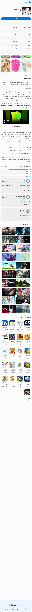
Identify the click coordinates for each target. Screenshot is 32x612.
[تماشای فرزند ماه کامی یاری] (9, 240)
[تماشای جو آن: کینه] (9, 309)
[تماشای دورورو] (23, 283)
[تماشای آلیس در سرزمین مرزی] (23, 274)
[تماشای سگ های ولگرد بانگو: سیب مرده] (23, 240)
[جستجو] (2, 2)
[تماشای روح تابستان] (9, 257)
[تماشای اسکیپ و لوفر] (23, 257)
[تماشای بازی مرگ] (9, 283)
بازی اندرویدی (14, 45)
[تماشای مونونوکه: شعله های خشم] (23, 292)
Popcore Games (13, 52)
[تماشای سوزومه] (23, 309)
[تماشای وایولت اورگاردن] (23, 248)
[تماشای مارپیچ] (23, 300)
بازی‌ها (25, 75)
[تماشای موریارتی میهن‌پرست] (23, 266)
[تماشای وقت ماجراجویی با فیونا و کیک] (9, 300)
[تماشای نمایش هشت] (9, 274)
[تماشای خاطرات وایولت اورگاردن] (9, 266)
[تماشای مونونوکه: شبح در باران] (9, 248)
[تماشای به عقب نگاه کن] (9, 231)
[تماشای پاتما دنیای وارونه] (23, 231)
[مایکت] (27, 3)
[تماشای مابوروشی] (9, 292)
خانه (30, 75)
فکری (16, 48)
